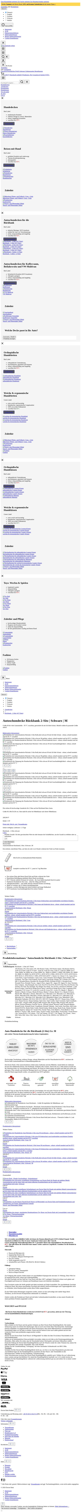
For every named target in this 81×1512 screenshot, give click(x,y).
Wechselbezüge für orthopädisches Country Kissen (18, 558)
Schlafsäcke (6, 171)
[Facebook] (2, 1481)
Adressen (22, 71)
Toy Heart (6, 605)
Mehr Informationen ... (62, 1506)
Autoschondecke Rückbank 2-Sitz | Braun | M (17, 1152)
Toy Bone (6, 602)
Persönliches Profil (13, 71)
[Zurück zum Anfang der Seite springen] (3, 1504)
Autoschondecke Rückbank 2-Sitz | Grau (17, 920)
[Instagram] (4, 1481)
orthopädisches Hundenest (11, 381)
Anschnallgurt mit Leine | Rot (12, 1196)
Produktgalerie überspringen (13, 899)
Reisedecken (7, 175)
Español (9, 16)
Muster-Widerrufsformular (13, 36)
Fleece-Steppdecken (9, 133)
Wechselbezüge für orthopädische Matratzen (16, 561)
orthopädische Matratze (10, 497)
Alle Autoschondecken (10, 239)
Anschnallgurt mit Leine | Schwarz (13, 1184)
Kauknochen (7, 202)
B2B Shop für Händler (12, 1436)
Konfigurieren (22, 1508)
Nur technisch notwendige (9, 1508)
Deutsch (9, 12)
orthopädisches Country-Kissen (12, 494)
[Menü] (3, 49)
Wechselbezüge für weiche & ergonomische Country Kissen (21, 565)
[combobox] (10, 83)
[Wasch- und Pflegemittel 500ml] (40, 1203)
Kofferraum (6, 287)
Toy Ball (5, 598)
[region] (40, 769)
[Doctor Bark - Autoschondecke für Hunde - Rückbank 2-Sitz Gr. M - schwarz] (40, 736)
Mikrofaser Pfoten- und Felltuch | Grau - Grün (17, 198)
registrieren (7, 69)
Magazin (7, 1438)
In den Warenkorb (9, 842)
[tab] (12, 946)
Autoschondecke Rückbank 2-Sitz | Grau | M (17, 1140)
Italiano (9, 20)
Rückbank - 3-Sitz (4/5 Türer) (12, 250)
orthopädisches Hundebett (11, 377)
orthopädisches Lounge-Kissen (12, 490)
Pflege (5, 641)
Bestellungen (39, 71)
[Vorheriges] (5, 748)
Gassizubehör (7, 638)
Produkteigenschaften (11, 1434)
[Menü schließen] (3, 65)
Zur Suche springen (24, 1)
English (9, 14)
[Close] (3, 768)
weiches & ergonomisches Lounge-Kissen (16, 530)
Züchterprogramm (10, 1476)
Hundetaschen (7, 178)
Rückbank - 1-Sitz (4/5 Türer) (12, 243)
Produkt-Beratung (9, 123)
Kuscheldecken (7, 136)
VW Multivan (7, 294)
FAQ (6, 1472)
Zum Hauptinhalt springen (9, 1)
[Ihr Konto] (3, 61)
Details (7, 911)
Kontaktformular (16, 1419)
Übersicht (4, 71)
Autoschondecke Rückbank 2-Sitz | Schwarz (19, 933)
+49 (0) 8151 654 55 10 (30, 1414)
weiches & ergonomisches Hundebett (14, 418)
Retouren (7, 1465)
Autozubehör (7, 634)
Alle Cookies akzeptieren (35, 1508)
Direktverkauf (9, 1440)
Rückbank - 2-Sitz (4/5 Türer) (12, 246)
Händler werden (10, 1474)
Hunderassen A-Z (10, 1433)
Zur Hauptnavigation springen (39, 1)
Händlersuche (9, 1471)
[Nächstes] (9, 748)
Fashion (5, 452)
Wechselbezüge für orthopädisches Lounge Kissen (18, 554)
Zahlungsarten (30, 71)
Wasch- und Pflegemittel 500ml (12, 205)
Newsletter (8, 1469)
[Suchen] (5, 57)
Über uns (7, 1431)
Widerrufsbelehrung (11, 35)
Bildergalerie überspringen (11, 733)
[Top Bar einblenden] (3, 78)
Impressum (8, 29)
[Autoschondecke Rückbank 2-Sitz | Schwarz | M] (40, 1160)
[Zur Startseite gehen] (8, 46)
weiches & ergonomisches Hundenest (14, 421)
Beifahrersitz (7, 290)
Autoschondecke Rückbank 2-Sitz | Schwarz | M (18, 1163)
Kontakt (7, 1467)
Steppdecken (7, 129)
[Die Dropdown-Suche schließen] (27, 82)
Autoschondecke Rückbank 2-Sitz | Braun (18, 908)
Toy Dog (5, 609)
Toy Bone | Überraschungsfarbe (13, 1216)
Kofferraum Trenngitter (10, 318)
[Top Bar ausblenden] (3, 43)
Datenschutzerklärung (11, 33)
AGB (6, 31)
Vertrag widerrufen (7, 1421)
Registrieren (14, 7)
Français (9, 18)
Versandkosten (9, 1427)
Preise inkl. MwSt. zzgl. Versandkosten (15, 824)
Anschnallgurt (7, 314)
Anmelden (4, 7)
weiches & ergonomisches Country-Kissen (16, 534)
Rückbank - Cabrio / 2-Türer (12, 254)
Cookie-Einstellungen (11, 38)
